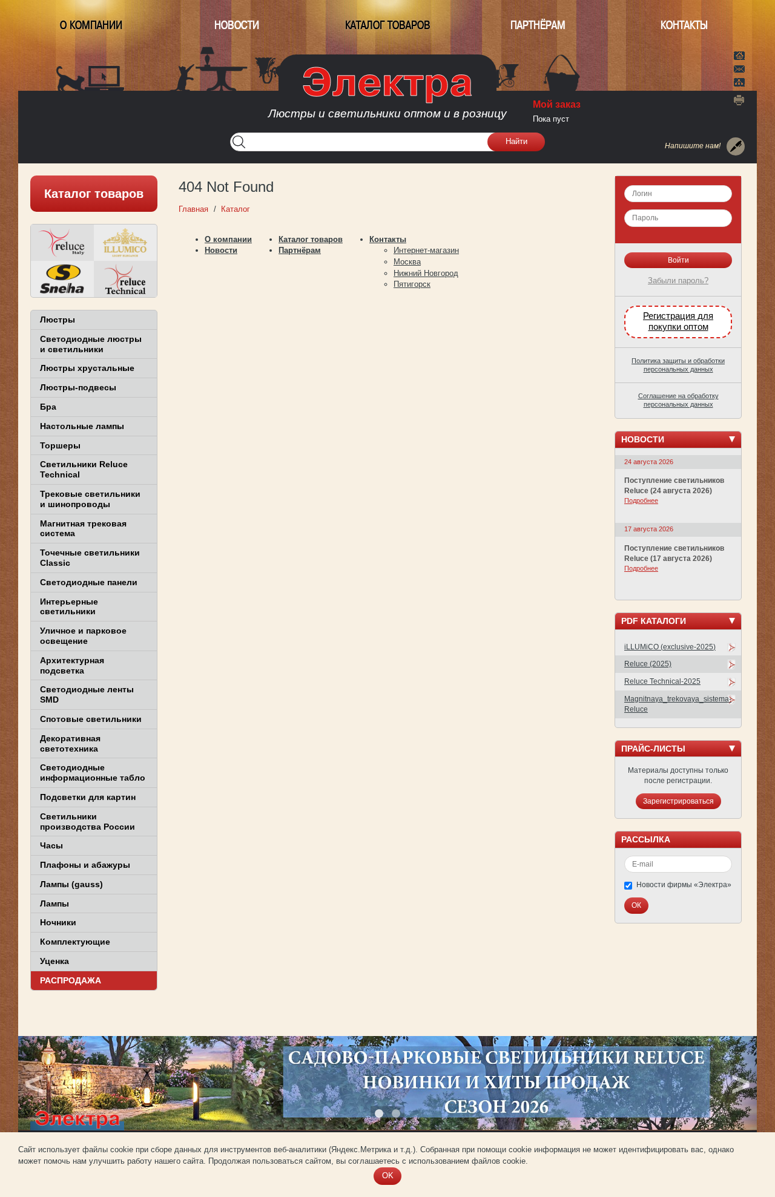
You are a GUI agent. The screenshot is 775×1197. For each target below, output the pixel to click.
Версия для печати (739, 99)
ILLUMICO (125, 243)
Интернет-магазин (426, 250)
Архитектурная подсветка (72, 665)
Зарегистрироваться (678, 801)
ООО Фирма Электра (387, 97)
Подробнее (641, 500)
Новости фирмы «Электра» (683, 885)
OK (388, 1175)
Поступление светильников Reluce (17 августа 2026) (674, 553)
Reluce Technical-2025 (662, 681)
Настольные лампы (82, 426)
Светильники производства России (87, 821)
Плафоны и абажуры (85, 865)
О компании (91, 25)
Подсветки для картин (88, 797)
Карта (739, 81)
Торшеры (60, 445)
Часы (51, 845)
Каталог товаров (387, 25)
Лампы (54, 903)
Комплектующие (75, 941)
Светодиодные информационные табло (92, 772)
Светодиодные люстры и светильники (91, 344)
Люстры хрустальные (87, 368)
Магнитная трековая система (83, 529)
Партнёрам (538, 25)
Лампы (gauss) (71, 884)
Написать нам (739, 67)
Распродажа (70, 980)
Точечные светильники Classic (90, 558)
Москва (407, 261)
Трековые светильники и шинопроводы (90, 499)
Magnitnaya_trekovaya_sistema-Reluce (677, 704)
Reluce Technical (125, 279)
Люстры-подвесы (78, 387)
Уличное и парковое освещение (83, 636)
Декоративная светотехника (70, 743)
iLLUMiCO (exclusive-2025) (670, 647)
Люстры (57, 319)
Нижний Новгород (426, 273)
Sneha (62, 279)
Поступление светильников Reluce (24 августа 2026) (674, 485)
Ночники (58, 922)
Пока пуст (551, 118)
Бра (48, 407)
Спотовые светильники (91, 719)
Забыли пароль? (678, 280)
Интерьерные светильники (69, 607)
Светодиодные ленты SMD (87, 694)
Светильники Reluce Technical (84, 469)
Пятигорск (412, 284)
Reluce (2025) (647, 664)
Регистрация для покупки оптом (678, 321)
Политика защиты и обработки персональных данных (678, 365)
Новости (236, 25)
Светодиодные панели (88, 582)
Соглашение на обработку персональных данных (678, 400)
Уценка (54, 961)
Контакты (684, 25)
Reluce (62, 243)
